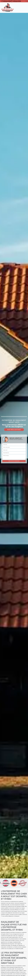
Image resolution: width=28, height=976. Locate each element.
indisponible (6, 1)
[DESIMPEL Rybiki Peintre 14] (7, 7)
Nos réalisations (14, 429)
